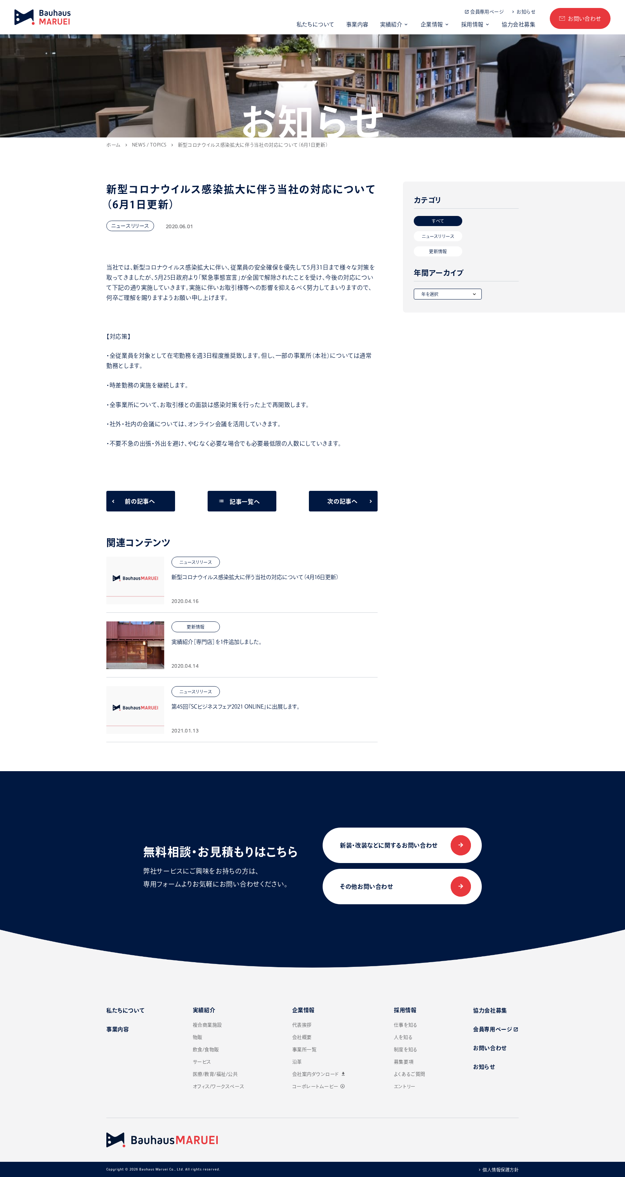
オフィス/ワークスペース (218, 1086)
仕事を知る (406, 1025)
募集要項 (403, 1061)
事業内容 (357, 24)
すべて (437, 221)
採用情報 (472, 24)
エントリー (405, 1086)
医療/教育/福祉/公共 (215, 1074)
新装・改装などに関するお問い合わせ (389, 845)
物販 (198, 1037)
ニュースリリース (438, 236)
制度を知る (406, 1049)
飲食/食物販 (206, 1049)
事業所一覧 (304, 1049)
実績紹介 (391, 24)
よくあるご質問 (409, 1074)
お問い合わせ (584, 18)
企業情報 (432, 24)
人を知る (403, 1037)
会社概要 (302, 1037)
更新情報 (438, 251)
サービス (202, 1061)
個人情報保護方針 (500, 1170)
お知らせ (525, 11)
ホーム (113, 145)
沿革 (297, 1061)
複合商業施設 (207, 1025)
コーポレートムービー (318, 1086)
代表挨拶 (302, 1025)
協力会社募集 (518, 24)
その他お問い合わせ (366, 886)
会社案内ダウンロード (319, 1074)
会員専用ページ (486, 11)
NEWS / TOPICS (149, 145)
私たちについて (316, 24)
